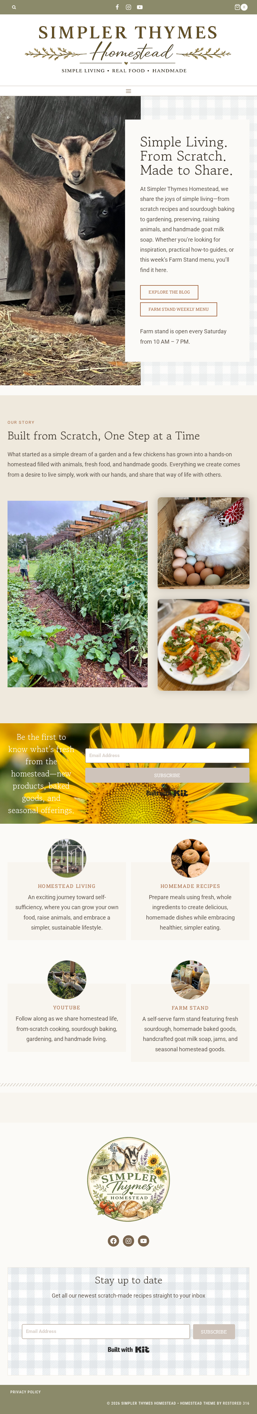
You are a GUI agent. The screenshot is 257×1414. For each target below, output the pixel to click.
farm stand (190, 1007)
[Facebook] (117, 7)
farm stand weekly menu (179, 309)
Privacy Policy (25, 1392)
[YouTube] (139, 7)
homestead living (67, 886)
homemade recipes (190, 886)
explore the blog (169, 292)
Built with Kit (167, 793)
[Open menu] (128, 91)
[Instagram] (128, 7)
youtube (66, 1007)
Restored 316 (236, 1403)
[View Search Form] (13, 7)
